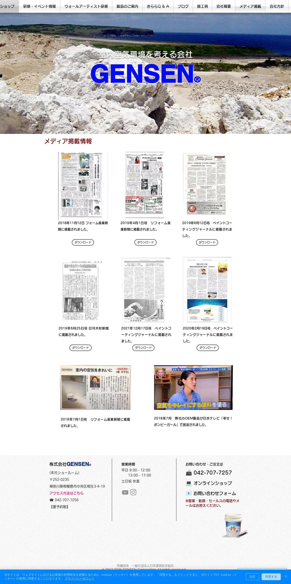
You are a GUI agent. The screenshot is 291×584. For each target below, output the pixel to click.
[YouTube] (125, 492)
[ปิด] (285, 577)
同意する (271, 576)
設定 (252, 576)
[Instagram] (133, 492)
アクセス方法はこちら (66, 493)
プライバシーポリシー (80, 578)
